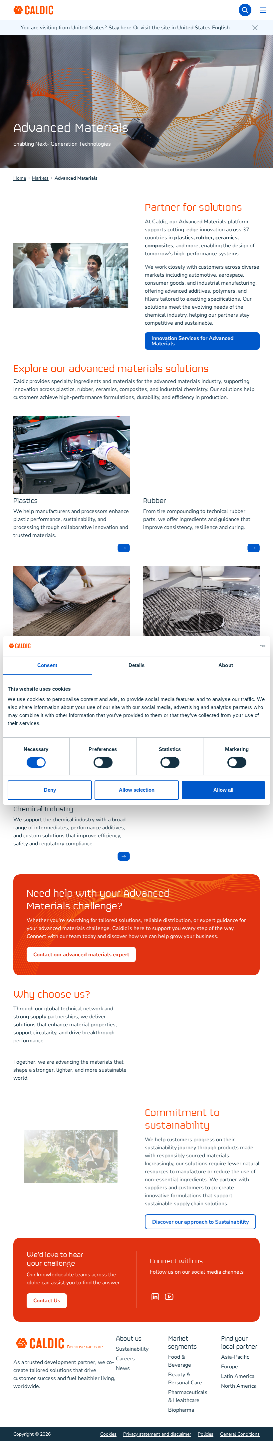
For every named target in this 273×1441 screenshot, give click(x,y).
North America (238, 1386)
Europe (229, 1366)
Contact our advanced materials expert (81, 954)
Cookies (108, 1434)
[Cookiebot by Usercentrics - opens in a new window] (236, 646)
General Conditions (240, 1434)
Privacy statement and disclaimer (157, 1434)
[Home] (169, 1296)
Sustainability (132, 1349)
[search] (245, 10)
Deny (50, 790)
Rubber (154, 501)
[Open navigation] (263, 10)
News (123, 1368)
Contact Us (46, 1300)
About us (128, 1339)
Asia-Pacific (235, 1357)
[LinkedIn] (155, 1296)
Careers (125, 1358)
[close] (255, 28)
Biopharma (181, 1410)
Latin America (237, 1376)
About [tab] (225, 665)
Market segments (182, 1343)
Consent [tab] (47, 665)
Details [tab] (137, 665)
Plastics (25, 501)
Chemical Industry (43, 809)
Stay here (120, 27)
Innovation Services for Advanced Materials (192, 341)
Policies (205, 1434)
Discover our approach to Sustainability (200, 1222)
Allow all (223, 790)
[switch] (103, 762)
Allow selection (136, 790)
